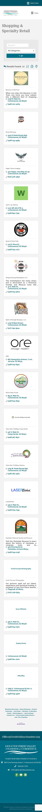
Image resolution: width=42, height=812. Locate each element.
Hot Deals (17, 711)
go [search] (22, 56)
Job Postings (28, 713)
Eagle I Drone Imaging (13, 168)
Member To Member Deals (22, 712)
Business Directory (11, 709)
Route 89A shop (11, 132)
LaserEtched (10, 501)
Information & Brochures (25, 715)
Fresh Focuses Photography (15, 580)
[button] (5, 66)
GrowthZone (28, 809)
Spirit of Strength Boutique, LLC (16, 320)
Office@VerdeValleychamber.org (21, 736)
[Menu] (33, 3)
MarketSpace (18, 713)
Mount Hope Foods (12, 392)
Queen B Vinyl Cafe (12, 241)
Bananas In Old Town (12, 90)
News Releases (25, 709)
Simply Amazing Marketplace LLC (16, 277)
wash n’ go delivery (12, 205)
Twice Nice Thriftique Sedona (15, 465)
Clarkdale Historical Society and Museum (19, 538)
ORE (7, 356)
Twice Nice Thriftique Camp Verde (17, 429)
